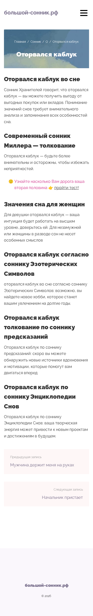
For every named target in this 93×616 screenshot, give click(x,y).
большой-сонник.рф (31, 12)
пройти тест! (66, 187)
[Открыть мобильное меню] (84, 15)
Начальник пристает (62, 497)
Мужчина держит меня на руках (42, 464)
